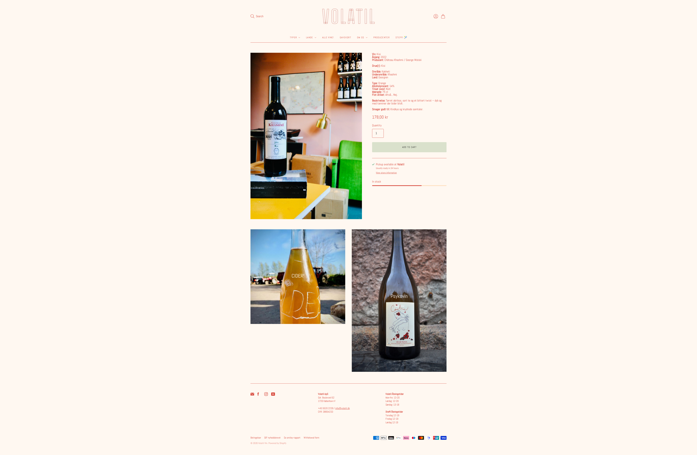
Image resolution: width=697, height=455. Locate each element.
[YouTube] (273, 395)
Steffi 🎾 (401, 37)
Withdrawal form (311, 437)
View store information (386, 172)
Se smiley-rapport (292, 437)
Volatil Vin (262, 443)
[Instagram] (266, 395)
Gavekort (345, 37)
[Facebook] (258, 395)
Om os (360, 37)
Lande (309, 37)
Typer (293, 37)
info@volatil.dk (342, 408)
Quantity (377, 125)
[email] (252, 395)
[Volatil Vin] (348, 16)
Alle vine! (328, 37)
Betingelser (255, 437)
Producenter (381, 37)
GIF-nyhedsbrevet (272, 437)
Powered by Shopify (277, 443)
